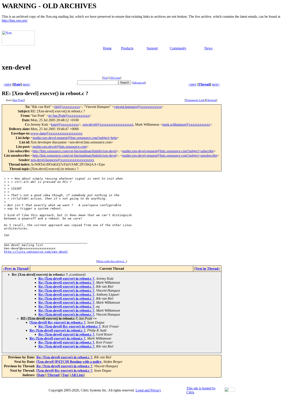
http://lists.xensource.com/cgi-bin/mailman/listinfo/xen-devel (74, 151)
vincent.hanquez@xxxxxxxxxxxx (138, 107)
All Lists (115, 77)
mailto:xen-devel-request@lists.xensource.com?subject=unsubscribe (169, 155)
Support (152, 48)
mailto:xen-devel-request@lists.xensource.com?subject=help (75, 138)
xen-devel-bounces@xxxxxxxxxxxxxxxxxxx (62, 160)
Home (107, 48)
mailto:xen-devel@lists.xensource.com (60, 147)
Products (127, 48)
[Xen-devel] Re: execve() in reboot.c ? (57, 322)
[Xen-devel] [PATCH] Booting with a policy (69, 362)
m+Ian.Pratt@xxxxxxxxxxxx (68, 115)
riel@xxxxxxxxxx (67, 107)
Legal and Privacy (148, 390)
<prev (7, 84)
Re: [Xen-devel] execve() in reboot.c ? (66, 278)
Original (211, 100)
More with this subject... (111, 261)
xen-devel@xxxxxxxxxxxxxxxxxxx (108, 124)
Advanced (139, 82)
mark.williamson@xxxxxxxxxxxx (186, 124)
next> (27, 84)
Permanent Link (195, 100)
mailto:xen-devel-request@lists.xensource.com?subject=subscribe (168, 151)
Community (178, 48)
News (208, 48)
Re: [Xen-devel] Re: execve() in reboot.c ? (69, 326)
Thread (204, 84)
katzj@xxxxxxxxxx (65, 124)
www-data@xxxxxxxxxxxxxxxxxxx (57, 133)
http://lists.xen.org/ (15, 20)
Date (17, 84)
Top (105, 77)
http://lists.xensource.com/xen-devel (36, 251)
